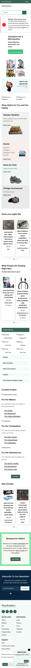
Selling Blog (5, 629)
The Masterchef (10, 413)
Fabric (22, 522)
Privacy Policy (6, 649)
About (3, 620)
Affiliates (4, 623)
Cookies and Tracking (8, 646)
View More (15, 476)
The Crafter (8, 410)
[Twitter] (7, 611)
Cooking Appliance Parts (22, 249)
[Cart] (20, 6)
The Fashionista (10, 443)
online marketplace (19, 543)
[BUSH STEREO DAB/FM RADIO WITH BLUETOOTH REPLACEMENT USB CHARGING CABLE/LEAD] (22, 298)
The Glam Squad (10, 437)
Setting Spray (8, 302)
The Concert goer (10, 469)
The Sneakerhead (10, 440)
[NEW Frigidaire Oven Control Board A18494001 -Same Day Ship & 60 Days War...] (22, 237)
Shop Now (7, 125)
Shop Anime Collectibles (15, 52)
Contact (4, 635)
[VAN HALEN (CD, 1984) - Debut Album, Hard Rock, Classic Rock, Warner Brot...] (8, 237)
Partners (18, 623)
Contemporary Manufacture (8, 521)
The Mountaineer (10, 466)
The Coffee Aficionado (12, 416)
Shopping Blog (6, 632)
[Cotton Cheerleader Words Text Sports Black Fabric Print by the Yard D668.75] (22, 506)
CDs (8, 249)
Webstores (19, 629)
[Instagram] (15, 611)
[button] (15, 259)
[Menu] (27, 6)
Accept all (5, 664)
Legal (18, 620)
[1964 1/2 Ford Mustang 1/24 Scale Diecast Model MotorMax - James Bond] (8, 506)
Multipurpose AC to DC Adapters (22, 314)
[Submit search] (24, 12)
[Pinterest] (11, 611)
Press (18, 626)
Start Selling (15, 559)
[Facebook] (3, 611)
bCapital (18, 632)
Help (26, 1)
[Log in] (24, 6)
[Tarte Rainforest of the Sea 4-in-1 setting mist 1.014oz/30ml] (8, 298)
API (3, 626)
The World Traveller (11, 463)
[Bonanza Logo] (7, 6)
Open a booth (19, 550)
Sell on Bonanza (6, 1)
